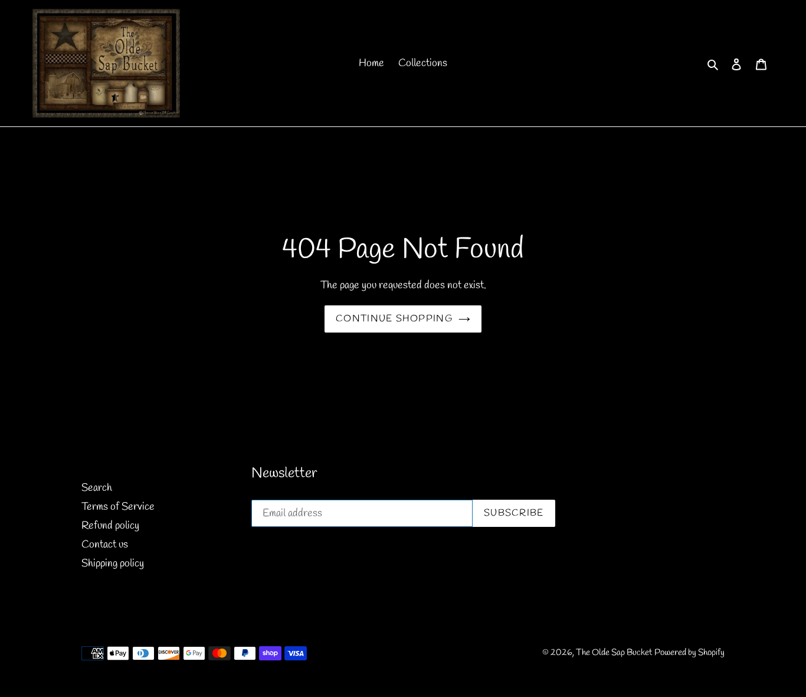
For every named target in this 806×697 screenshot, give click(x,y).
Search (96, 488)
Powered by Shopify (689, 653)
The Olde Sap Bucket (614, 653)
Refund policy (110, 526)
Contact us (104, 545)
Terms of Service (118, 507)
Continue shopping (394, 318)
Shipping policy (112, 563)
